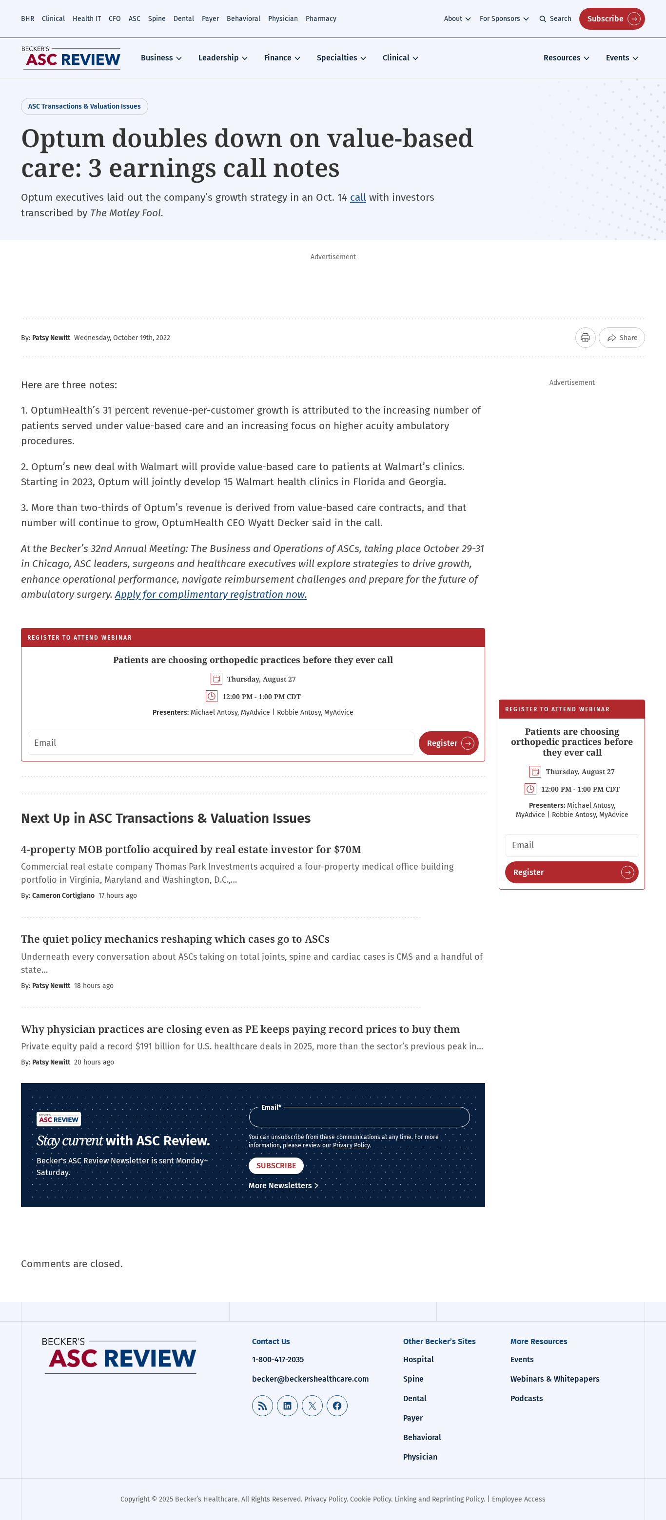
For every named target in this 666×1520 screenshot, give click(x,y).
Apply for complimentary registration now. (211, 594)
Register (442, 743)
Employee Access (519, 1499)
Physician (283, 19)
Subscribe (606, 18)
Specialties (337, 57)
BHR (27, 19)
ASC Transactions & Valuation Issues (84, 106)
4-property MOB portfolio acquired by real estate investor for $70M (191, 849)
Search (560, 19)
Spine (157, 19)
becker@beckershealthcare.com (310, 1379)
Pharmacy (321, 19)
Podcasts (526, 1398)
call (358, 197)
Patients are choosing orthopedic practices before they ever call (253, 659)
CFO (115, 19)
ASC (134, 19)
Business (157, 57)
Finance (278, 57)
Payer (210, 19)
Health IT (87, 19)
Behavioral (243, 19)
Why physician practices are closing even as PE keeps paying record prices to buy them (240, 1029)
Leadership (218, 57)
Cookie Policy (370, 1499)
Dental (184, 19)
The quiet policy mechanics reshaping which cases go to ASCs (175, 939)
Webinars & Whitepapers (555, 1379)
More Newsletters (280, 1185)
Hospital (418, 1359)
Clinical (53, 19)
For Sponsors (500, 19)
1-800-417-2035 (278, 1359)
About (453, 19)
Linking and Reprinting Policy (439, 1499)
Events (617, 57)
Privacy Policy (351, 1145)
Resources (562, 57)
